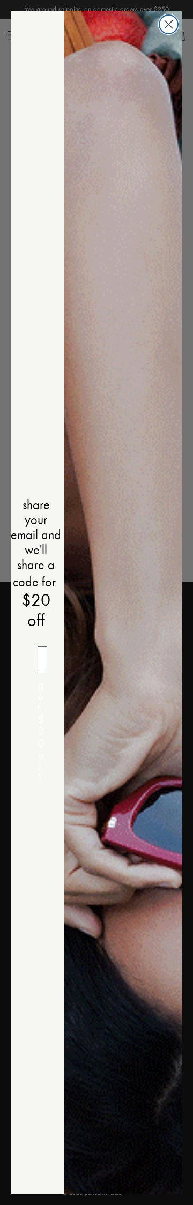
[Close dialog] (168, 24)
